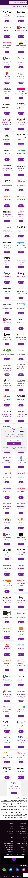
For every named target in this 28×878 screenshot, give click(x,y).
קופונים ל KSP (24, 849)
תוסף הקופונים (23, 826)
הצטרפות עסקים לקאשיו (21, 831)
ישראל (25, 845)
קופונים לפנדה (10, 849)
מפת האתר (11, 833)
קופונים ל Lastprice (22, 851)
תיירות (25, 839)
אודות (12, 826)
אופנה (12, 837)
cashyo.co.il (2, 876)
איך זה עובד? (23, 828)
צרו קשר (11, 828)
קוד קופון (7, 21)
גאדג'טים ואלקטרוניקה (22, 843)
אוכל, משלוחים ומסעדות (7, 843)
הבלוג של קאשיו (23, 823)
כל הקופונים (24, 837)
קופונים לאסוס (24, 847)
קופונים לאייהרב (9, 847)
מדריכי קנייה (10, 851)
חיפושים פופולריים (22, 833)
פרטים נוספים (21, 144)
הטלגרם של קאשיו (9, 831)
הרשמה (14, 859)
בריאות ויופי (10, 841)
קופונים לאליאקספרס (8, 845)
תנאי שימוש (19, 876)
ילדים (12, 839)
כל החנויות (11, 823)
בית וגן (25, 841)
